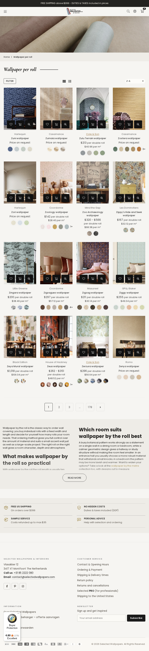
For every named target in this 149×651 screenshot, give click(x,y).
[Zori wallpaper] (20, 182)
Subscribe (136, 618)
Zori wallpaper (20, 212)
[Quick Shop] (20, 124)
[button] (142, 11)
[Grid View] (64, 81)
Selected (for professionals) (97, 591)
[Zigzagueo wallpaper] (56, 263)
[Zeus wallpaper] (56, 337)
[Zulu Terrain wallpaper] (92, 109)
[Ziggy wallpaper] (129, 263)
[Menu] (5, 11)
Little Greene (20, 288)
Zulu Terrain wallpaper (92, 138)
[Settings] (135, 11)
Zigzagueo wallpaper (56, 292)
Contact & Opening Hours (93, 564)
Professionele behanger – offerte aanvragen (31, 617)
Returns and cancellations (93, 585)
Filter (10, 81)
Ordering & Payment (89, 570)
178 (90, 407)
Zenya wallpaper (129, 366)
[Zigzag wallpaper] (92, 263)
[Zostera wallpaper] (129, 109)
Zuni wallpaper (20, 138)
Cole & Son (92, 134)
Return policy (85, 580)
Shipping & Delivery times (92, 575)
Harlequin (20, 134)
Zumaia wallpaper (56, 138)
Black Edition (20, 362)
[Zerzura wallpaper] (92, 337)
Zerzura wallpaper (93, 366)
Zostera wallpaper (129, 138)
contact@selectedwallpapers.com (33, 577)
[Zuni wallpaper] (20, 109)
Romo (129, 362)
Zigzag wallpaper (92, 292)
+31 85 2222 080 (23, 573)
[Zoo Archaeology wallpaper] (92, 182)
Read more (74, 478)
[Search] (128, 11)
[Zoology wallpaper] (56, 182)
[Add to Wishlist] (11, 124)
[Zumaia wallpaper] (56, 109)
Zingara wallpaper (20, 292)
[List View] (69, 81)
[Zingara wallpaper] (20, 263)
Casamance (56, 134)
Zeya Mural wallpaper (20, 366)
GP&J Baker (129, 288)
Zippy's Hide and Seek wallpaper (129, 213)
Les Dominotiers (129, 207)
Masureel (92, 288)
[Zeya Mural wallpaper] (20, 337)
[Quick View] (29, 124)
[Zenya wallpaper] (129, 337)
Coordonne (56, 207)
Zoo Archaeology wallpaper (92, 213)
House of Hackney (56, 362)
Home (7, 57)
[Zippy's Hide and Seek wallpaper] (129, 182)
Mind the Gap (92, 207)
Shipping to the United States (95, 596)
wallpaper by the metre (125, 466)
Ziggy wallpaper (129, 292)
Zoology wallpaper (56, 212)
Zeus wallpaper (56, 366)
